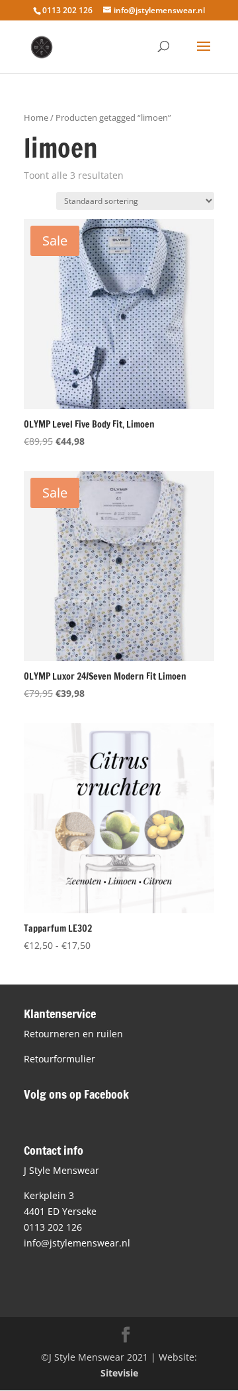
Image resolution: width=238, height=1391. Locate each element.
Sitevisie (119, 1373)
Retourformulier (59, 1058)
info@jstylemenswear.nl (77, 1243)
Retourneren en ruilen (73, 1033)
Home (36, 117)
